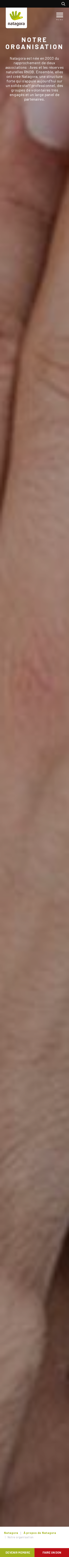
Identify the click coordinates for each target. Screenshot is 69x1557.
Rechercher (64, 3)
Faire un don (52, 1552)
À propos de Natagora (40, 1532)
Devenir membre (18, 1552)
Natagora (11, 1532)
